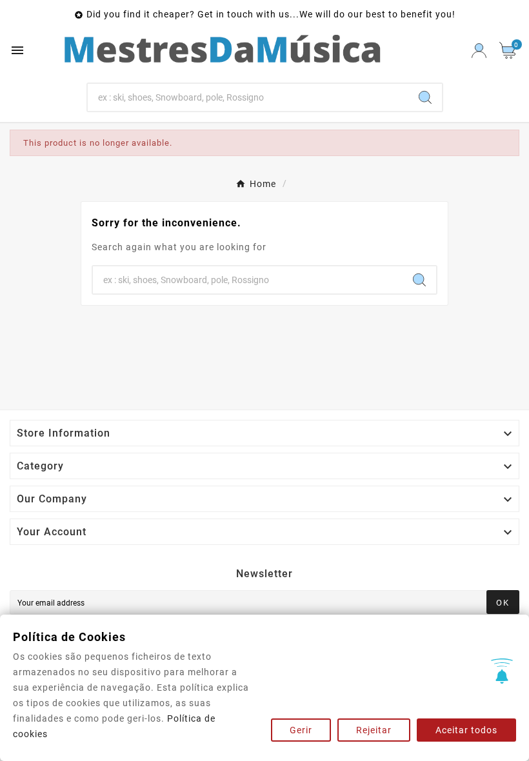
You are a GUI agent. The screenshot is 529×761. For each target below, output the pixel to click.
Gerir (301, 730)
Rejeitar (374, 730)
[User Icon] (479, 50)
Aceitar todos (466, 730)
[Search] (425, 97)
